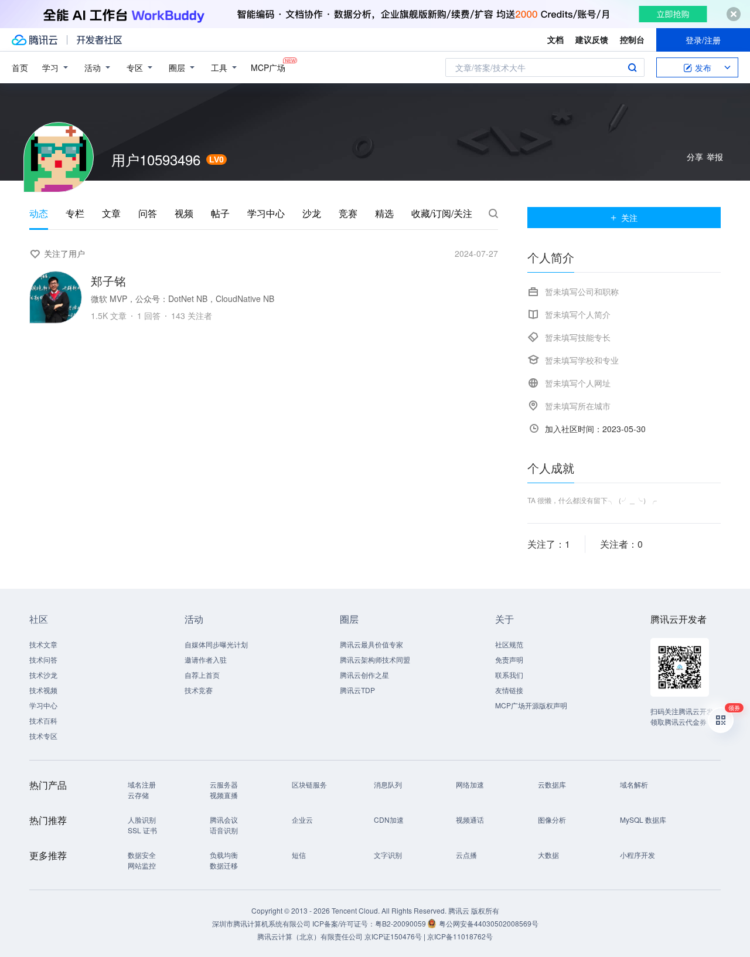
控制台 (632, 39)
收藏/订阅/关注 (441, 213)
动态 (38, 213)
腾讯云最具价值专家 (371, 644)
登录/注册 (703, 40)
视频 (184, 213)
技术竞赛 (199, 690)
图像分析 (552, 819)
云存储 (138, 795)
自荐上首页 (202, 675)
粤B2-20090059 (401, 923)
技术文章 (43, 644)
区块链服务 (309, 784)
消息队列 (388, 784)
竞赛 (348, 213)
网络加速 (470, 784)
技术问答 (43, 659)
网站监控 (142, 865)
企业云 (302, 819)
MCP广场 (268, 67)
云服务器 (224, 784)
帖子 (220, 213)
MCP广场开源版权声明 (531, 705)
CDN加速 (389, 819)
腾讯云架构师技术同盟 (375, 659)
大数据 (548, 855)
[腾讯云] (34, 40)
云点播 (466, 855)
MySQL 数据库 (643, 819)
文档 (555, 39)
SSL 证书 (142, 830)
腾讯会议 (224, 819)
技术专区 (43, 736)
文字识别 (388, 855)
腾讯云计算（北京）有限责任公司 (310, 936)
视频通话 (470, 819)
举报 (715, 156)
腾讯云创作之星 (364, 675)
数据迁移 (224, 865)
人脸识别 (142, 819)
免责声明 (509, 659)
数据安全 (142, 855)
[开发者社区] (99, 40)
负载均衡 (224, 855)
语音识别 (224, 830)
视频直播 (224, 795)
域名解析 (634, 784)
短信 (299, 855)
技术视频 (43, 690)
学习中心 (266, 213)
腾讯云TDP (357, 690)
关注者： (621, 544)
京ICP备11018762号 (460, 936)
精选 (384, 213)
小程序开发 (637, 855)
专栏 (75, 213)
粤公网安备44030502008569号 (488, 923)
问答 (147, 213)
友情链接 (509, 690)
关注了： (548, 544)
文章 (111, 213)
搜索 (632, 67)
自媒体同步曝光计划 (216, 644)
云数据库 (552, 784)
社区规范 (509, 644)
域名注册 (142, 784)
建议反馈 (591, 39)
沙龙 (311, 213)
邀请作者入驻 (206, 659)
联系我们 (509, 675)
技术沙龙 (43, 675)
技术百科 (43, 720)
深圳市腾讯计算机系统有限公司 (261, 923)
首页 (20, 67)
